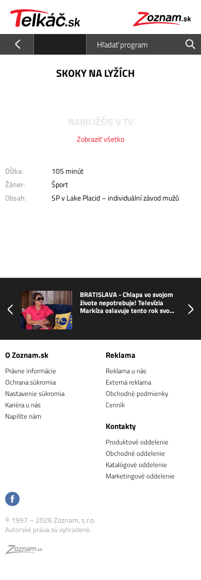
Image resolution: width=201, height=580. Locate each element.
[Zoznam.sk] (23, 551)
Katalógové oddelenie (136, 464)
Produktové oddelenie (137, 442)
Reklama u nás (126, 371)
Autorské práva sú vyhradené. (48, 529)
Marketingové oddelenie (140, 476)
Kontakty (121, 426)
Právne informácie (30, 371)
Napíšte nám (23, 416)
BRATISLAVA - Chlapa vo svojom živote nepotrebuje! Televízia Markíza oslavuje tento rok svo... (127, 303)
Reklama (121, 355)
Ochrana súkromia (30, 382)
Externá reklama (128, 382)
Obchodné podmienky (137, 393)
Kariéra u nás (23, 405)
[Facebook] (12, 500)
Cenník (115, 405)
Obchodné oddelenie (135, 453)
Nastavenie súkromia (34, 393)
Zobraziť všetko (100, 139)
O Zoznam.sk (26, 355)
